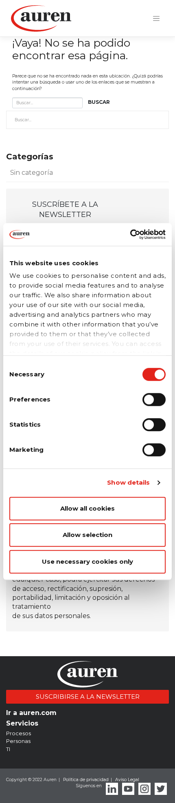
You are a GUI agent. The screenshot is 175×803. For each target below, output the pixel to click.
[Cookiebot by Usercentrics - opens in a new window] (130, 234)
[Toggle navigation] (156, 18)
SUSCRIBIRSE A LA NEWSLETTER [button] (88, 696)
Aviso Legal (127, 779)
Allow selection (87, 535)
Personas (18, 741)
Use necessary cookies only (87, 561)
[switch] (154, 399)
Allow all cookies (87, 508)
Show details (128, 482)
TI (8, 749)
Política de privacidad (86, 779)
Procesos (18, 733)
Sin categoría (31, 172)
